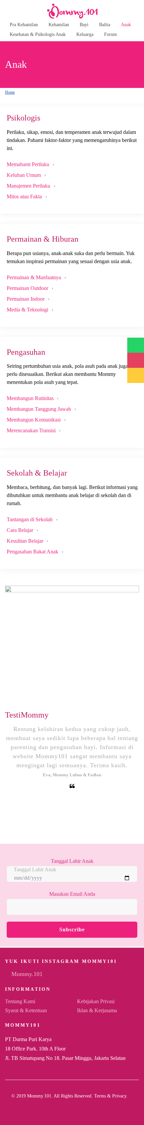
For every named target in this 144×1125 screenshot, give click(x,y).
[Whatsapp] (85, 1106)
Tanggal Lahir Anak (72, 861)
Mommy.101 (26, 974)
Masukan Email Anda (72, 894)
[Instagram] (74, 1106)
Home (10, 92)
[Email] (64, 1106)
